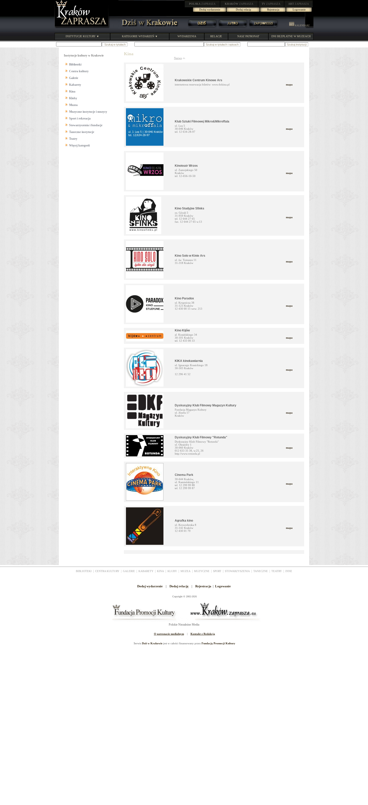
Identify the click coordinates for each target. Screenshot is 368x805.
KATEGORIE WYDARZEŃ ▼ (140, 36)
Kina (72, 91)
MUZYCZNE (202, 571)
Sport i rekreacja (80, 118)
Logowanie (299, 9)
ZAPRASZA (202, 3)
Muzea (73, 105)
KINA (160, 571)
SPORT (217, 571)
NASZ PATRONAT (248, 36)
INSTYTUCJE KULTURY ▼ (82, 36)
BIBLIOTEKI (84, 571)
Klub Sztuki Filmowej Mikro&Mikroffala (202, 121)
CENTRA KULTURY (107, 571)
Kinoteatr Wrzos (186, 165)
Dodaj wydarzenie (209, 9)
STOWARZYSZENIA (237, 571)
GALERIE (129, 571)
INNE (288, 571)
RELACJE (216, 36)
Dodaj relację (243, 9)
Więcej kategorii (79, 145)
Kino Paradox (184, 298)
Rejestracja (273, 9)
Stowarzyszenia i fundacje (85, 125)
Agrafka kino (184, 520)
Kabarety (75, 84)
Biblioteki (75, 64)
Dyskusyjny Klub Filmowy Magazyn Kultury (205, 405)
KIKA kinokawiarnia (189, 361)
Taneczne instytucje (81, 132)
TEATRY (276, 571)
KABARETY (145, 571)
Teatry (73, 138)
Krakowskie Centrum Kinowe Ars (198, 80)
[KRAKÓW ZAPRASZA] (82, 27)
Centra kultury (79, 71)
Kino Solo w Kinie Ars (190, 255)
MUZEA (185, 571)
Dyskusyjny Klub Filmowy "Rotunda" (201, 437)
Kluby (73, 98)
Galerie (73, 78)
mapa (289, 84)
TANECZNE (260, 571)
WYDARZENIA (186, 36)
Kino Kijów (182, 330)
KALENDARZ (302, 25)
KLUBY (172, 571)
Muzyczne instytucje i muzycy (88, 111)
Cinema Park (184, 475)
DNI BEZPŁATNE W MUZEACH (291, 36)
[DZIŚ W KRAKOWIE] (148, 27)
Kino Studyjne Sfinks (189, 208)
